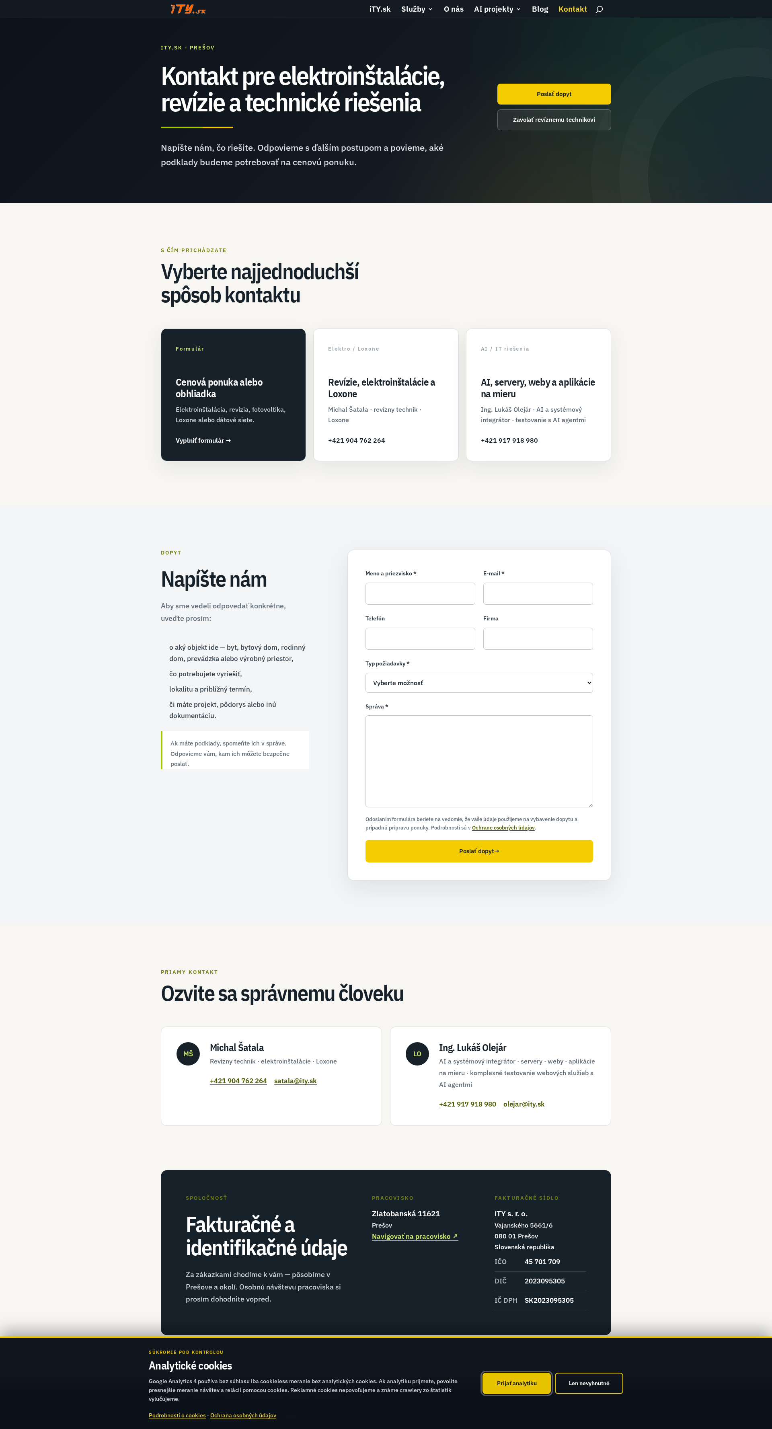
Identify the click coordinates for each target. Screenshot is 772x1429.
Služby (413, 10)
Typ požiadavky (387, 663)
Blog (540, 10)
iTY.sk (380, 10)
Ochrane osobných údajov (503, 827)
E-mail (494, 573)
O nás (454, 10)
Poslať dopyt (554, 94)
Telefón (375, 618)
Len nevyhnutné (589, 1383)
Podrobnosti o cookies (177, 1415)
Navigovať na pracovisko (415, 1236)
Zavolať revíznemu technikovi (554, 119)
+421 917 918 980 (467, 1104)
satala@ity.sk (295, 1080)
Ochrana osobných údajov (243, 1415)
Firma (491, 618)
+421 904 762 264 (238, 1080)
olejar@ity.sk (524, 1104)
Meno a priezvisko (391, 573)
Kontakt (572, 10)
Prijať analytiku (517, 1383)
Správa (376, 706)
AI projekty (493, 10)
